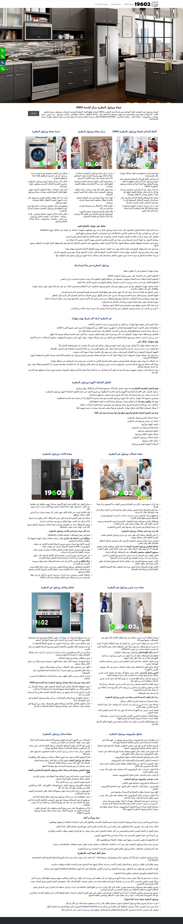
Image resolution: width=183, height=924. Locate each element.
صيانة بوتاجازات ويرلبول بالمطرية (52, 652)
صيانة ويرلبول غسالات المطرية (126, 515)
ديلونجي (131, 895)
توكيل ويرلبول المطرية (85, 909)
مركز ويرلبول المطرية (145, 205)
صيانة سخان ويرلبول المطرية (67, 751)
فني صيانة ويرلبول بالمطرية (130, 282)
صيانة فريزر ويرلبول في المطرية (135, 704)
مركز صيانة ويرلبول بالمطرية (138, 348)
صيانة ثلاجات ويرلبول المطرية (58, 575)
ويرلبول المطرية (147, 337)
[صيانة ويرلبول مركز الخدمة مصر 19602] (146, 4)
